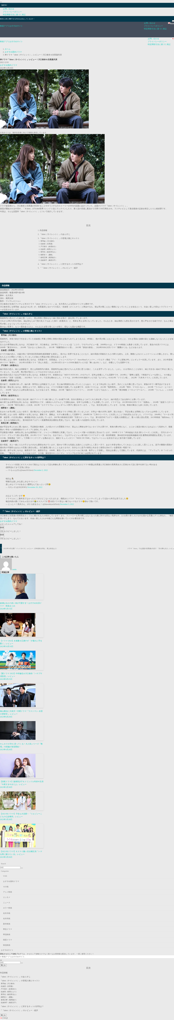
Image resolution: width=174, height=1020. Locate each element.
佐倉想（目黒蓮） (47, 244)
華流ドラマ (7, 929)
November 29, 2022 (34, 487)
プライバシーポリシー (12, 12)
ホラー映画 (7, 908)
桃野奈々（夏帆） (47, 255)
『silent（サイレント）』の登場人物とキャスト (60, 238)
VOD (5, 876)
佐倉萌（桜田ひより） (48, 249)
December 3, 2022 (67, 504)
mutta (14, 569)
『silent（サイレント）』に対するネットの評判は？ (61, 264)
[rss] (173, 17)
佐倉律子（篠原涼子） (48, 260)
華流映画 (6, 934)
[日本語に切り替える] (169, 23)
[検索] (173, 21)
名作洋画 (6, 913)
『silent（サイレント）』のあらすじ (55, 234)
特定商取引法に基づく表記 (14, 15)
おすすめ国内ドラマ (8, 65)
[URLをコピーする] (2, 528)
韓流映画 (6, 945)
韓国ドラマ (7, 940)
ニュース (6, 903)
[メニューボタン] (171, 23)
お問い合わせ (8, 9)
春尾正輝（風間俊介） (48, 257)
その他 (5, 887)
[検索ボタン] (173, 23)
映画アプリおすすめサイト (11, 26)
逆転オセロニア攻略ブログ (10, 954)
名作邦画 (6, 918)
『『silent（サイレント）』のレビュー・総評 (59, 268)
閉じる (3, 965)
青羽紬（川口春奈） (47, 241)
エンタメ (6, 897)
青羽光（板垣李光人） (48, 252)
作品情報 (43, 230)
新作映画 (6, 924)
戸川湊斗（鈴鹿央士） (48, 246)
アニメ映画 (7, 892)
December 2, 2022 (41, 470)
